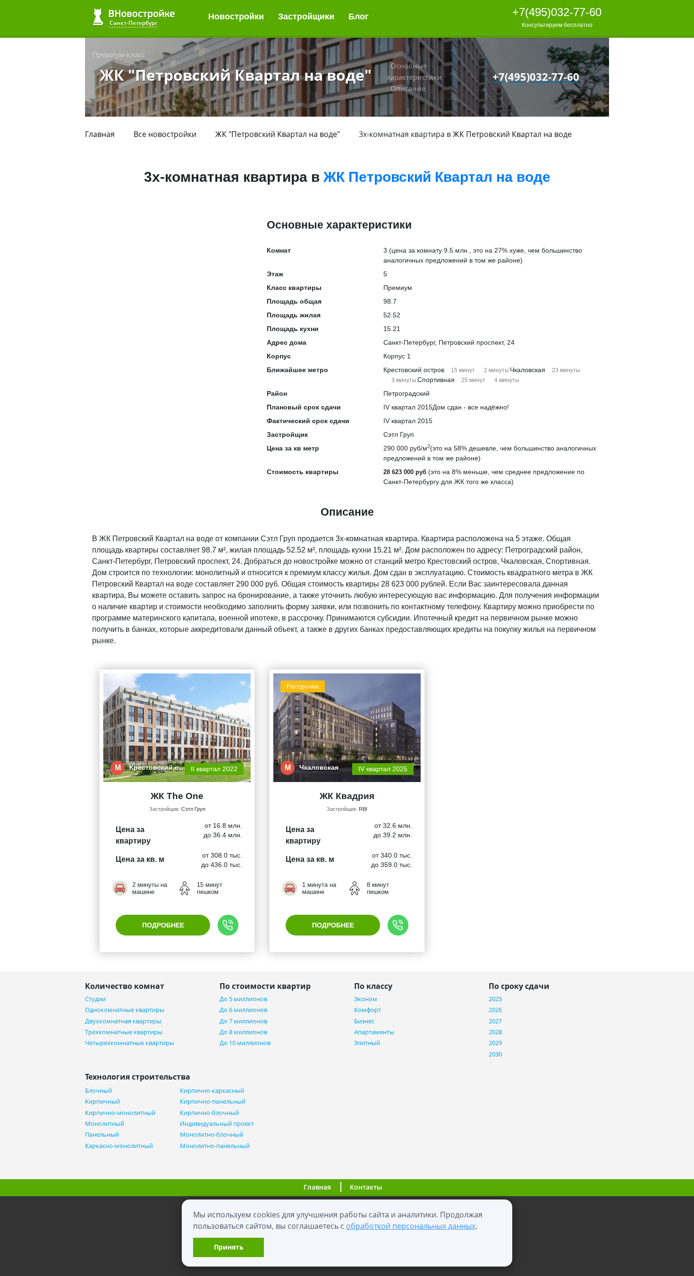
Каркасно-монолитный (119, 1145)
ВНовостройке (134, 17)
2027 (495, 1021)
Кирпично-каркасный (212, 1090)
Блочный (98, 1090)
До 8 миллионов (243, 1032)
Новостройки (236, 16)
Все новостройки (165, 134)
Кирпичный (102, 1101)
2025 (495, 999)
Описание (407, 88)
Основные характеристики (414, 71)
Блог (359, 16)
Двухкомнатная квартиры (123, 1021)
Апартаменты (374, 1032)
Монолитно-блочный (211, 1134)
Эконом (365, 999)
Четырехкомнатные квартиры (129, 1042)
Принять (229, 1246)
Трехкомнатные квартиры (123, 1032)
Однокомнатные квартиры (124, 1009)
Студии (95, 999)
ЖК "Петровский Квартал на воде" (277, 134)
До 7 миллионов (243, 1021)
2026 (495, 1009)
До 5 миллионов (243, 999)
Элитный (367, 1042)
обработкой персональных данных (410, 1226)
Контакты (366, 1186)
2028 (495, 1032)
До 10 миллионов (245, 1042)
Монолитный (104, 1123)
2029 (495, 1042)
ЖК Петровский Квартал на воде (512, 134)
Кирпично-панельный (212, 1101)
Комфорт (367, 1009)
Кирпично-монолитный (120, 1112)
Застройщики (306, 16)
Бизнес (364, 1021)
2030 (495, 1054)
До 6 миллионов (243, 1009)
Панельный (102, 1134)
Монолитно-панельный (215, 1145)
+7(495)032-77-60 (556, 12)
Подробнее (163, 925)
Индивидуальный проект (217, 1123)
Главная (100, 134)
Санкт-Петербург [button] (133, 23)
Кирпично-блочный (209, 1112)
